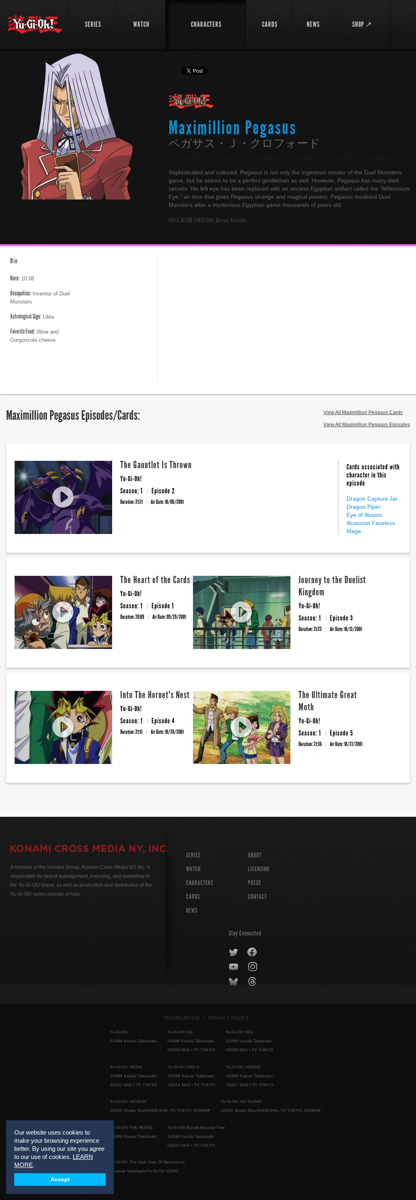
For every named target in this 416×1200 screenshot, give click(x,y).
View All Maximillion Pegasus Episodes (366, 424)
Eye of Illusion (364, 515)
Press (254, 883)
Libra (32, 317)
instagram (253, 967)
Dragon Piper (364, 506)
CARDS (193, 897)
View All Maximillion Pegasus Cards (363, 412)
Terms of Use (182, 1018)
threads (253, 982)
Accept (60, 1179)
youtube (234, 967)
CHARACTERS (199, 883)
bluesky (234, 982)
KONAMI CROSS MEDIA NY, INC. (89, 850)
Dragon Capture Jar (372, 498)
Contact (257, 897)
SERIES (193, 855)
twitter (234, 952)
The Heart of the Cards (155, 580)
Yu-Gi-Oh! (191, 101)
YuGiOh (35, 24)
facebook (252, 952)
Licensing (259, 869)
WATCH (193, 869)
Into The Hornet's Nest (155, 695)
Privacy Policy (228, 1018)
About (255, 855)
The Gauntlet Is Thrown (156, 465)
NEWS (191, 910)
